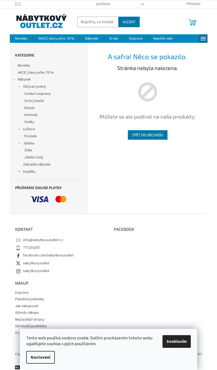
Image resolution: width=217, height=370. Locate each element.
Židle (28, 150)
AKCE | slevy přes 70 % (36, 72)
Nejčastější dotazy (29, 319)
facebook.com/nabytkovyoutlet (48, 255)
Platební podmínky (29, 299)
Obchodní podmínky (31, 326)
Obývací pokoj (34, 86)
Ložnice (29, 129)
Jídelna (28, 143)
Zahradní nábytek (37, 164)
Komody (31, 115)
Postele (30, 136)
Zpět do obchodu (147, 135)
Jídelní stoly (33, 157)
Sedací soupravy (37, 93)
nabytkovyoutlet (36, 263)
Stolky (29, 122)
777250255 (31, 247)
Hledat (129, 22)
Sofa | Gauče (34, 101)
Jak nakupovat (26, 306)
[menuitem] (21, 38)
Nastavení (40, 357)
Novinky (24, 65)
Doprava (103, 4)
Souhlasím (176, 341)
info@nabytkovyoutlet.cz (43, 240)
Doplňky (29, 171)
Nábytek (24, 79)
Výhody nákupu (27, 312)
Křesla (29, 108)
